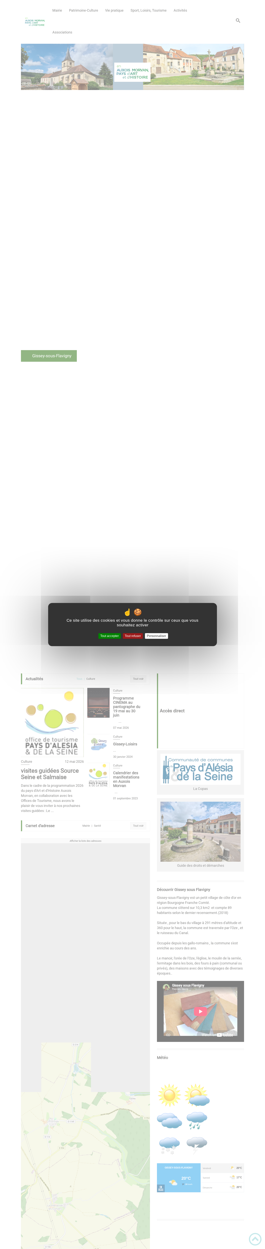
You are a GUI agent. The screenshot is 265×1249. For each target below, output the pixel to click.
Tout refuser (133, 636)
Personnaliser (156, 636)
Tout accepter (109, 636)
